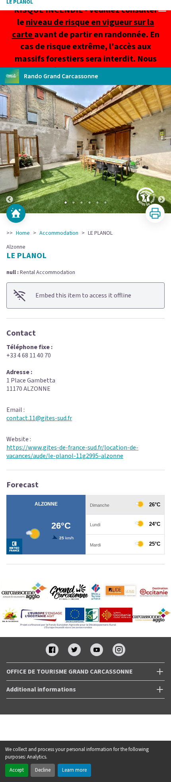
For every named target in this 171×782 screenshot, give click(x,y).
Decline (43, 770)
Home (23, 233)
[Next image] (161, 149)
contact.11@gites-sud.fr (39, 418)
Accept (17, 770)
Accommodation (58, 233)
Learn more (74, 770)
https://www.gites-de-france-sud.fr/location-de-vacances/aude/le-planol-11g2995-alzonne (72, 451)
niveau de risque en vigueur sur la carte (83, 28)
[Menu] (162, 9)
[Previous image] (9, 149)
